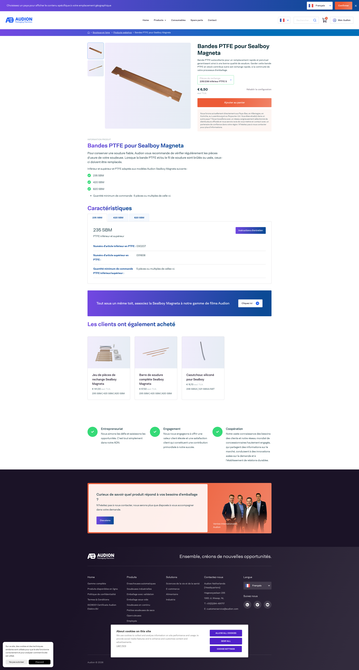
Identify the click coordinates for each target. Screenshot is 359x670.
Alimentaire (172, 594)
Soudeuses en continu (138, 604)
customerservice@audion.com (222, 608)
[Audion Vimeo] (257, 605)
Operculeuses (134, 615)
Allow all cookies (226, 633)
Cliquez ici (247, 303)
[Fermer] (356, 5)
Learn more (121, 646)
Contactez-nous (213, 577)
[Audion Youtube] (267, 605)
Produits (132, 577)
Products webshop (122, 33)
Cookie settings (226, 649)
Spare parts (197, 20)
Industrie (170, 599)
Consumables (178, 20)
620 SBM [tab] (139, 217)
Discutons (105, 520)
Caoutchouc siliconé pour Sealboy (200, 377)
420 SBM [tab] (118, 217)
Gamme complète (97, 583)
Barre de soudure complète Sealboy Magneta (151, 379)
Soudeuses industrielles (139, 588)
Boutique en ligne (101, 33)
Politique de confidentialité (102, 594)
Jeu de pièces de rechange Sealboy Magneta (104, 379)
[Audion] (19, 20)
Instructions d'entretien (250, 230)
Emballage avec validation (140, 594)
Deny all (226, 641)
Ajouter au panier (234, 102)
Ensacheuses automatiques (141, 583)
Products (158, 20)
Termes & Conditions (98, 599)
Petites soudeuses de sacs (140, 610)
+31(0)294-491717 (216, 603)
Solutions (171, 577)
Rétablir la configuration (259, 89)
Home (146, 20)
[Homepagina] (89, 32)
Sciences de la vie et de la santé (183, 583)
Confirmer (343, 5)
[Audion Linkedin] (247, 605)
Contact (212, 20)
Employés (132, 620)
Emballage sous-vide (137, 599)
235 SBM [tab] (97, 217)
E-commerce (173, 588)
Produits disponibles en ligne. (103, 588)
